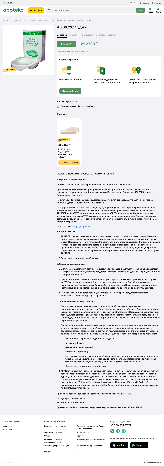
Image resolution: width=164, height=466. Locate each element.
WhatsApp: (71, 402)
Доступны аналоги (69, 163)
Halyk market (114, 82)
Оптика (46, 436)
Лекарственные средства (54, 426)
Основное (62, 35)
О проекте (144, 3)
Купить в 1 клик (70, 91)
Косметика (81, 436)
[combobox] (96, 10)
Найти (140, 10)
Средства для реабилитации (28, 20)
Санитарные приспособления (60, 20)
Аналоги (73, 35)
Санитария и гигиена (52, 432)
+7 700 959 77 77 (120, 425)
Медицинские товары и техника (91, 439)
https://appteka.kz (83, 226)
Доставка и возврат (106, 35)
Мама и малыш (83, 432)
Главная (7, 20)
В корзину (66, 44)
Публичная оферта (152, 462)
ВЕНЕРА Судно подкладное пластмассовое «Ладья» (65, 153)
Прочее (46, 452)
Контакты (156, 3)
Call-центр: (71, 398)
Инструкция (87, 35)
